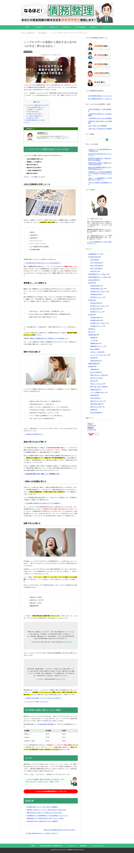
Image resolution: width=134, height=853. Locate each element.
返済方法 (92, 381)
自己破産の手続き (95, 317)
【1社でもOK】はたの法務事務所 (97, 125)
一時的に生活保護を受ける (34, 116)
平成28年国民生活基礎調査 (46, 724)
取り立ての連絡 (94, 372)
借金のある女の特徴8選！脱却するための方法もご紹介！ (60, 829)
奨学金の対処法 (94, 360)
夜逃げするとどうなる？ (97, 401)
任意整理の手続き (95, 285)
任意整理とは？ (40, 27)
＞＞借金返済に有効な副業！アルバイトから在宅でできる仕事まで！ (43, 698)
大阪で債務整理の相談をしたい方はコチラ (100, 96)
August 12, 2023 (66, 642)
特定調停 (90, 329)
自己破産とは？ (67, 27)
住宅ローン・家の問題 (96, 352)
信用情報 (92, 409)
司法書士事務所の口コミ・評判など (98, 277)
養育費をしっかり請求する (34, 109)
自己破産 (90, 314)
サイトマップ (107, 27)
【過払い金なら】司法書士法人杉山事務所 (100, 128)
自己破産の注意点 (95, 320)
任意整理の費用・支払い (97, 288)
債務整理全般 (92, 334)
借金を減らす (93, 27)
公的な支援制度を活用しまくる (35, 107)
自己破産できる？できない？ (98, 323)
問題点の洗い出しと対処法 (97, 375)
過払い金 (90, 332)
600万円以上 (93, 271)
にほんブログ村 (91, 425)
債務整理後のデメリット (97, 346)
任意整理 (90, 283)
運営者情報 (83, 845)
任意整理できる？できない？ (98, 291)
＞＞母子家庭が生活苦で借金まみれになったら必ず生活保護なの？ (42, 263)
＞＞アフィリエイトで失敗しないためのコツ (36, 701)
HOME (27, 27)
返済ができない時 (95, 378)
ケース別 (92, 340)
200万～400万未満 (95, 265)
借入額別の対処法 (93, 257)
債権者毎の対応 (94, 343)
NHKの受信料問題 (95, 412)
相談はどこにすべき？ (96, 383)
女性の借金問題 (28, 51)
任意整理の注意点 (95, 294)
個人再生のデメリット (96, 311)
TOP (29, 33)
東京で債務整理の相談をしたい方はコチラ (100, 98)
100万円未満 (93, 259)
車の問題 (92, 357)
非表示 (37, 102)
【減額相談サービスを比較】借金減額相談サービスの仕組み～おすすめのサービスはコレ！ (100, 173)
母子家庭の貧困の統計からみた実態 (34, 120)
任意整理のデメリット (96, 297)
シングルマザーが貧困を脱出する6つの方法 (36, 105)
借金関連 (90, 366)
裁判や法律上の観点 (95, 404)
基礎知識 (92, 337)
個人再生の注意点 (95, 308)
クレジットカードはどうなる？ (99, 355)
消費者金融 (93, 369)
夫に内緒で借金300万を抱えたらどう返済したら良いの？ (42, 833)
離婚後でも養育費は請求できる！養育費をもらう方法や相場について (49, 338)
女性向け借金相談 (80, 27)
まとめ (27, 122)
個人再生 (90, 300)
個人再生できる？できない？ (98, 306)
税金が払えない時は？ (96, 406)
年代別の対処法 (94, 398)
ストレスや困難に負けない (97, 392)
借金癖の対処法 (94, 389)
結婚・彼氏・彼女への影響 (97, 386)
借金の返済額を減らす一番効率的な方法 (51, 845)
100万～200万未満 (95, 262)
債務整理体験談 (92, 363)
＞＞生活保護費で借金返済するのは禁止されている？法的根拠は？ (42, 503)
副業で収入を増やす (32, 118)
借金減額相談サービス (94, 254)
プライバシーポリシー (98, 845)
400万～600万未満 (95, 268)
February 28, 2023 (60, 679)
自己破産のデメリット (96, 326)
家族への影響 (94, 349)
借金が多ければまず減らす (34, 113)
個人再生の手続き (95, 303)
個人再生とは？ (53, 27)
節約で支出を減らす (32, 111)
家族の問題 (93, 395)
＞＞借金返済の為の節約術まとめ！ (34, 434)
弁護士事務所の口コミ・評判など (97, 274)
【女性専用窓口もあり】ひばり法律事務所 (100, 118)
